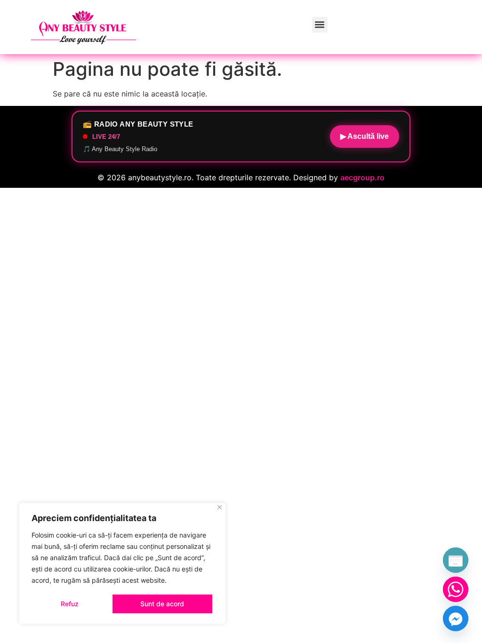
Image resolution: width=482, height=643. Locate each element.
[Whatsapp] (455, 589)
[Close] (219, 507)
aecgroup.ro (362, 177)
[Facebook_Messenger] (455, 618)
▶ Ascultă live (364, 136)
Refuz (70, 604)
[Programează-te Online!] (455, 560)
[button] (320, 24)
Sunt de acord (162, 604)
